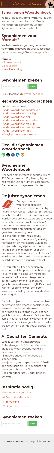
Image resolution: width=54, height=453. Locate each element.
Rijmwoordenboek (32, 94)
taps (17, 130)
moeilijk (19, 124)
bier (16, 117)
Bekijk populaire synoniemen (20, 134)
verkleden (20, 120)
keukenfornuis (13, 62)
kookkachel (11, 66)
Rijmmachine (11, 401)
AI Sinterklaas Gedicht (16, 397)
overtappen (21, 127)
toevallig (19, 113)
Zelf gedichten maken (16, 406)
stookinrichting (13, 69)
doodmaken (21, 110)
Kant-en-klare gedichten (18, 392)
